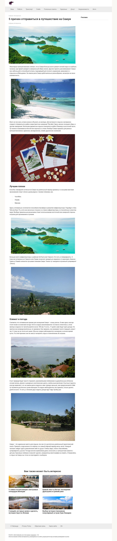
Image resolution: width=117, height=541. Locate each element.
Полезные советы (50, 9)
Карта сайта (53, 526)
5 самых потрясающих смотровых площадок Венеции (23, 490)
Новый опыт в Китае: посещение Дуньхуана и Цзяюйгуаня (56, 490)
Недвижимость (83, 9)
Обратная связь (40, 526)
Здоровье (63, 9)
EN (61, 526)
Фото (94, 9)
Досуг (73, 9)
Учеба (38, 9)
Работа (19, 9)
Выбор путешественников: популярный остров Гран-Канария (57, 512)
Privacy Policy (26, 526)
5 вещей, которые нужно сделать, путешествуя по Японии (23, 512)
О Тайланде (14, 526)
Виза (12, 9)
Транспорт (29, 9)
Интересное (17, 23)
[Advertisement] (43, 463)
